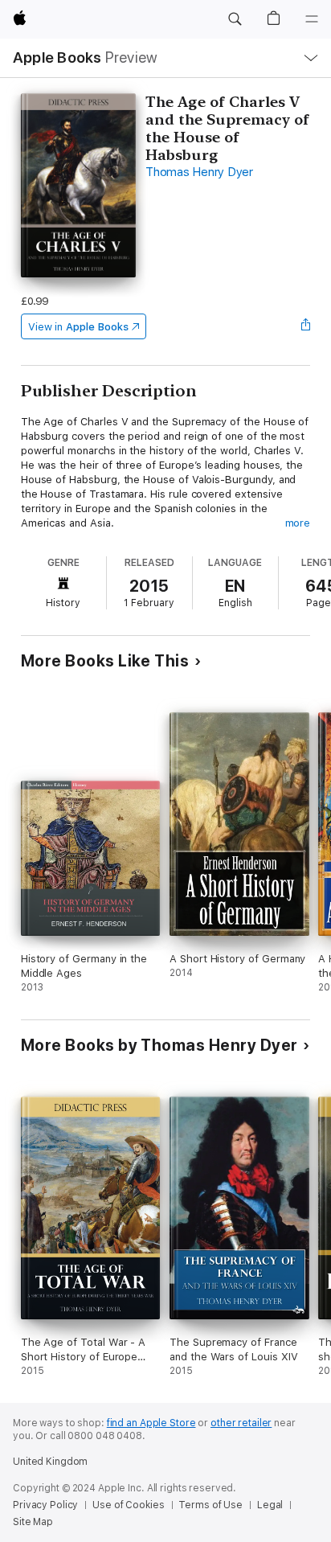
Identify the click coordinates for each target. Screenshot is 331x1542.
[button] (234, 19)
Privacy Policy (45, 1505)
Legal (270, 1505)
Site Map (33, 1522)
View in (78, 327)
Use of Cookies (128, 1505)
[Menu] (311, 19)
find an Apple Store (151, 1423)
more (298, 523)
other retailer (241, 1423)
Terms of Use (210, 1505)
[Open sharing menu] (305, 326)
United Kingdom (50, 1461)
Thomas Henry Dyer (199, 172)
